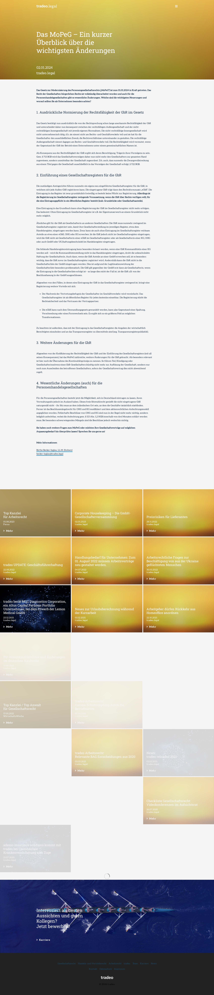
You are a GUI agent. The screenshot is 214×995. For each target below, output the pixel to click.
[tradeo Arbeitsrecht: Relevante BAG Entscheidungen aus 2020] (107, 752)
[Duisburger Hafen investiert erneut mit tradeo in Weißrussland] (35, 944)
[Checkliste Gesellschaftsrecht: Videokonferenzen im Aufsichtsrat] (178, 800)
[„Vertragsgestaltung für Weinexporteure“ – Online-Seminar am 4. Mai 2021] (178, 704)
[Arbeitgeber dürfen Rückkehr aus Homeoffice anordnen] (178, 609)
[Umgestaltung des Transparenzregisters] (107, 656)
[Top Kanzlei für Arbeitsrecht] (35, 513)
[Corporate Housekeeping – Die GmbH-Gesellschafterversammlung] (107, 513)
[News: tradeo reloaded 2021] (178, 752)
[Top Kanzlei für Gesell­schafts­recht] (35, 896)
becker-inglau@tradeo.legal (49, 453)
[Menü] (176, 6)
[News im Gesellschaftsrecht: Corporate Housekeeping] (35, 752)
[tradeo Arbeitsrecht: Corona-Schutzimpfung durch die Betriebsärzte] (107, 704)
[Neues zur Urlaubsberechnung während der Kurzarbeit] (107, 609)
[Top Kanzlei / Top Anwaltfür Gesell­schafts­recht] (35, 704)
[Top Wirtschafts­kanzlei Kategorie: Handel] (178, 896)
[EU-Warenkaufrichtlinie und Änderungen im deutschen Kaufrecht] (35, 656)
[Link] (46, 6)
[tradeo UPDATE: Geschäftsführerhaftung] (35, 561)
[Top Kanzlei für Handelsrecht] (107, 848)
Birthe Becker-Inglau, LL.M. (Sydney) (54, 450)
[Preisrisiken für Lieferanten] (178, 513)
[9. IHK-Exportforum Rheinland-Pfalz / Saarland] (178, 848)
